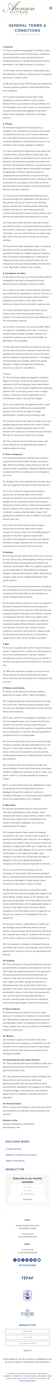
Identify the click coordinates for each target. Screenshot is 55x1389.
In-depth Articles (13, 1148)
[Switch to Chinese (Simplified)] (2, 1386)
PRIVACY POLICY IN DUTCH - (26, 1378)
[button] (50, 8)
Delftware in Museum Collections (21, 1154)
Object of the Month (15, 1160)
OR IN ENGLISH (41, 1378)
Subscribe (27, 1199)
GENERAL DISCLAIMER (38, 1376)
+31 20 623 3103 (27, 1234)
